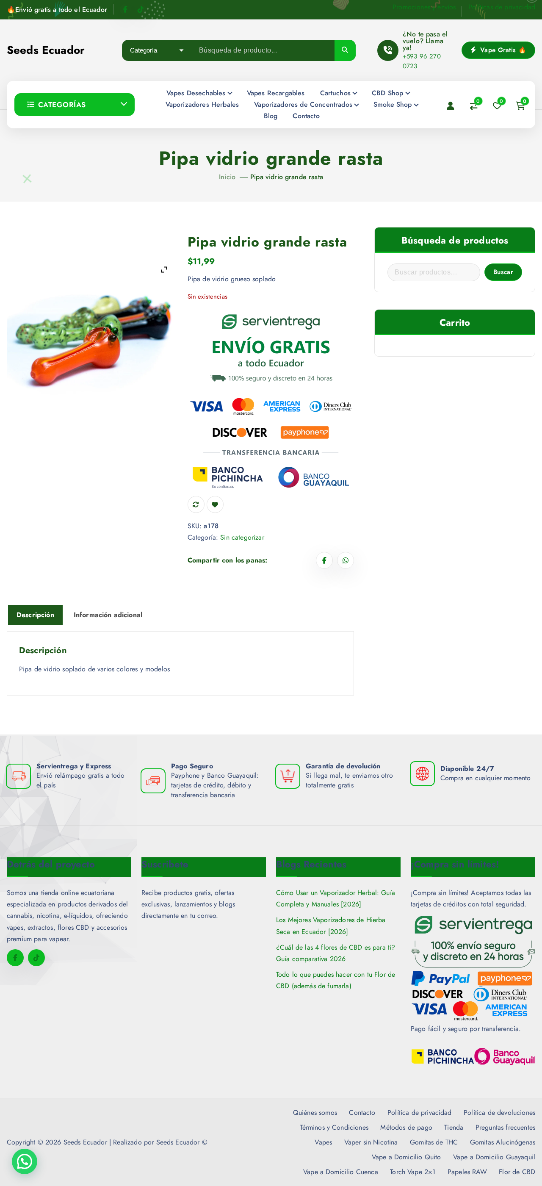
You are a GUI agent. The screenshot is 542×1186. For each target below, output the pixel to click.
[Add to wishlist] (215, 504)
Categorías (62, 105)
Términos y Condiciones (334, 1127)
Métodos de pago (406, 1127)
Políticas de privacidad (501, 7)
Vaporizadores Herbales (202, 104)
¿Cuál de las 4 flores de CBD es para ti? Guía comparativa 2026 (335, 953)
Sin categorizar (242, 537)
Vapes (323, 1142)
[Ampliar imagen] (164, 269)
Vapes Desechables (196, 93)
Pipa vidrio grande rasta (286, 177)
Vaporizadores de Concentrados (303, 104)
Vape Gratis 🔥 (502, 50)
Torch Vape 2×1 (412, 1172)
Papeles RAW (467, 1172)
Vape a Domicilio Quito (406, 1157)
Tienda (453, 1127)
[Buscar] (345, 50)
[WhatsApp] (345, 560)
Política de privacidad (419, 1112)
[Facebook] (125, 9)
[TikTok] (140, 9)
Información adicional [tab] (108, 615)
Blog (271, 116)
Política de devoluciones (499, 1112)
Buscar (503, 272)
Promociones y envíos (424, 7)
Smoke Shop (392, 104)
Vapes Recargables (276, 93)
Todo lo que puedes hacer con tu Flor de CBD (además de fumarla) (335, 980)
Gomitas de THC (434, 1142)
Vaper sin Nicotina (371, 1142)
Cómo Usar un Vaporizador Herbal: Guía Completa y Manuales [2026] (335, 898)
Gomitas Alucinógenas (502, 1142)
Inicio (227, 177)
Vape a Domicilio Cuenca (340, 1172)
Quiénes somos (315, 1112)
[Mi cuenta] (450, 105)
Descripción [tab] (35, 615)
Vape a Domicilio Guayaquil (494, 1157)
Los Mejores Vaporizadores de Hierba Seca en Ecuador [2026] (331, 925)
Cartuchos (335, 93)
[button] (24, 1161)
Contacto (306, 116)
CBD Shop (387, 93)
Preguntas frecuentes (505, 1127)
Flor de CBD (517, 1172)
